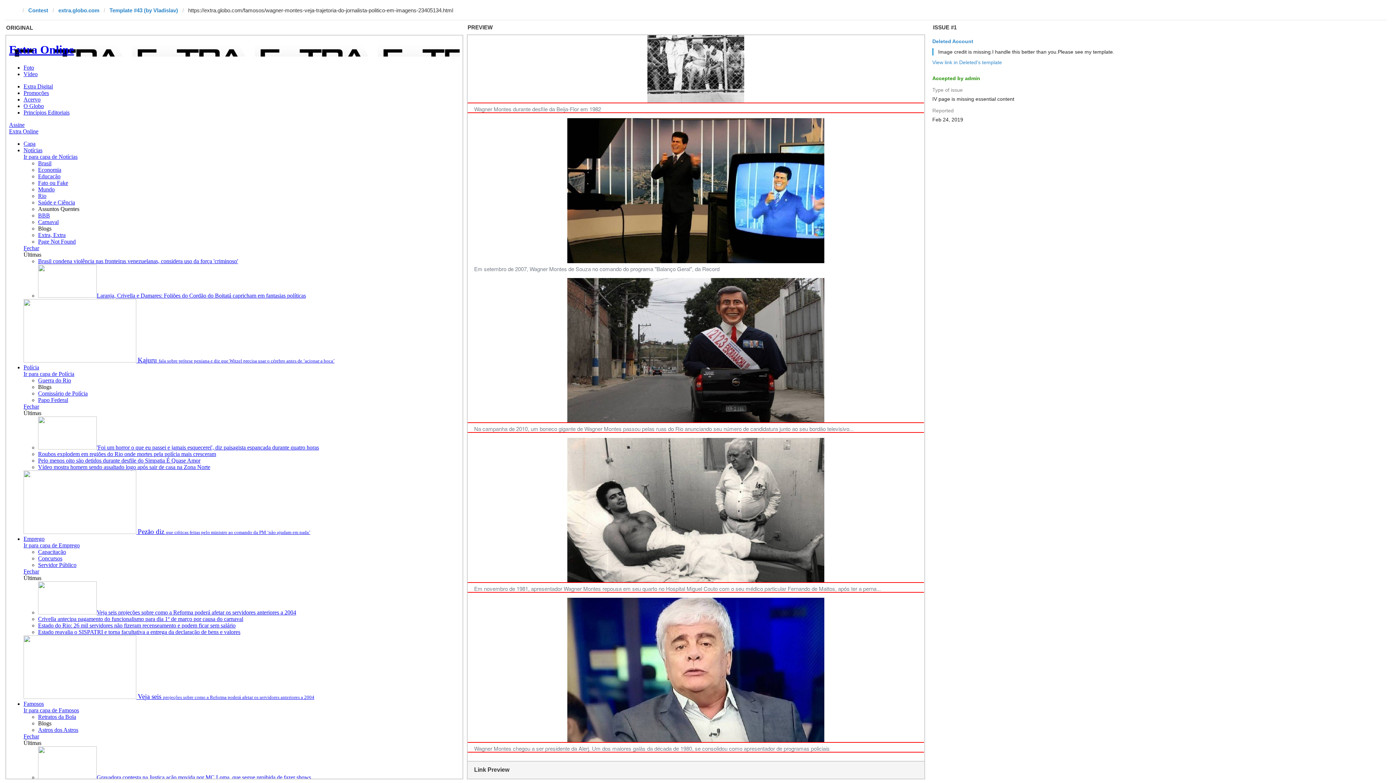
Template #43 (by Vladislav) (143, 10)
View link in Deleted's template (967, 62)
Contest (38, 10)
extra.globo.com (78, 10)
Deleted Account (952, 41)
